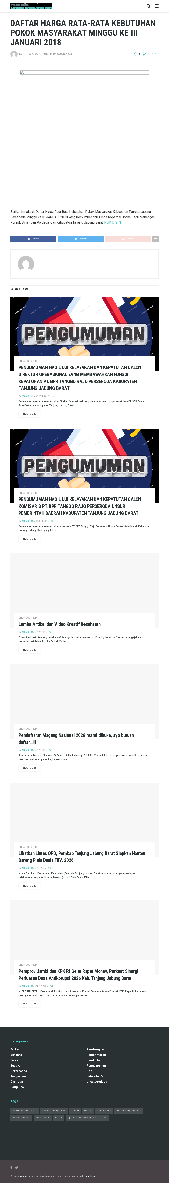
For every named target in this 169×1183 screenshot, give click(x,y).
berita (14, 1060)
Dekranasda (18, 1071)
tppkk (58, 1117)
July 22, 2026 (40, 750)
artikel (14, 1049)
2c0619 (25, 396)
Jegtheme (91, 1176)
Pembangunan (96, 1049)
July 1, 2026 (39, 868)
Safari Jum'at (95, 1076)
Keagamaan (18, 1076)
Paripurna (17, 1087)
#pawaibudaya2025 (54, 1110)
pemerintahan (96, 1054)
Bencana (16, 1054)
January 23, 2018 (38, 54)
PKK (89, 1071)
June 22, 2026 (40, 986)
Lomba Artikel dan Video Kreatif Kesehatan (59, 624)
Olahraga (16, 1081)
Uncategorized (63, 54)
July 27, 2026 (40, 632)
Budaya (15, 1065)
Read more (29, 414)
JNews (23, 1176)
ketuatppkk (104, 1110)
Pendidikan (94, 1060)
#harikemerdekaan (24, 1110)
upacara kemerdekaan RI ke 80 (87, 1117)
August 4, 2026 (41, 396)
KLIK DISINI (113, 222)
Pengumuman (96, 1065)
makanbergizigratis (128, 1110)
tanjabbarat (43, 1117)
